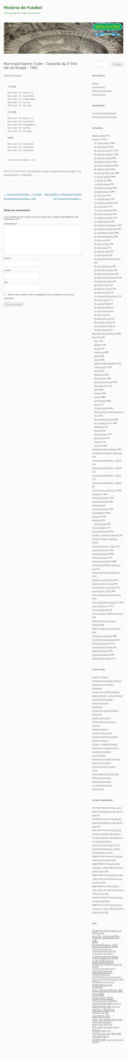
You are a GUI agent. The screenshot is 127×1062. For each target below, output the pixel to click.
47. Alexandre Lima (102, 318)
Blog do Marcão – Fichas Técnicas (107, 695)
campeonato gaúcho (104, 951)
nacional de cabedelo (104, 1000)
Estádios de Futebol (101, 718)
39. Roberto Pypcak (103, 288)
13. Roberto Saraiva (103, 187)
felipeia (96, 982)
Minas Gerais (100, 385)
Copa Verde (97, 505)
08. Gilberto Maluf (102, 169)
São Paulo (98, 438)
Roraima (98, 430)
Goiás (96, 370)
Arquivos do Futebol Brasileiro (106, 692)
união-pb (99, 1039)
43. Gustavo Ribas (102, 303)
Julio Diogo (27, 174)
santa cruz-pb (100, 1012)
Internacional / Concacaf (103, 583)
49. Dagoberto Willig (103, 326)
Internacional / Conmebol (104, 587)
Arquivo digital (98, 135)
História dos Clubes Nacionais (105, 572)
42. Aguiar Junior (101, 299)
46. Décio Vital (100, 314)
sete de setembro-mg (107, 1019)
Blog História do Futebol (103, 333)
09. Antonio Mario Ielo (104, 172)
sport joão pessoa (101, 1021)
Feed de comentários (102, 90)
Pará (96, 389)
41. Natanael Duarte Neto (105, 296)
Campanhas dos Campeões (62, 171)
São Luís (97, 1027)
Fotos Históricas (99, 531)
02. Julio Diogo (34, 171)
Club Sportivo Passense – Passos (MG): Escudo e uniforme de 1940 (107, 867)
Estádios (96, 520)
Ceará (96, 359)
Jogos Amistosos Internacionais (106, 594)
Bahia (96, 355)
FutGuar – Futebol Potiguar (104, 744)
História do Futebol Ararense (105, 748)
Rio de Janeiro (100, 408)
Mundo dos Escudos (101, 763)
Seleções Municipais (101, 658)
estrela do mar (116, 979)
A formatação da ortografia (104, 116)
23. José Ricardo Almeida (105, 225)
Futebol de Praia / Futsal (103, 546)
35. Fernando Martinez (104, 273)
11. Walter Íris (100, 180)
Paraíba (97, 393)
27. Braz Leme (100, 240)
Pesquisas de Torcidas (102, 647)
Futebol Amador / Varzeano (105, 538)
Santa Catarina (100, 434)
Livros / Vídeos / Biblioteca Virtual (107, 613)
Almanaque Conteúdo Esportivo (107, 680)
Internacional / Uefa (101, 591)
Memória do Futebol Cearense (106, 759)
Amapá (45, 171)
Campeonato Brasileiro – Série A (106, 460)
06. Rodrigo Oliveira (103, 161)
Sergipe (97, 441)
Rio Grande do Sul (102, 423)
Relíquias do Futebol (101, 777)
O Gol (94, 770)
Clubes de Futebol (100, 497)
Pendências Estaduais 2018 (104, 639)
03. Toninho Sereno (103, 150)
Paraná (97, 397)
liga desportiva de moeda (107, 992)
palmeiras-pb (101, 1006)
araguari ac (115, 930)
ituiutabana (97, 987)
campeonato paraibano (105, 959)
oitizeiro (117, 1003)
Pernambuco (100, 400)
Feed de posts (98, 87)
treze (96, 1030)
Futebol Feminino (100, 550)
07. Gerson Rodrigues (104, 165)
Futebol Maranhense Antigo (105, 736)
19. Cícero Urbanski (103, 210)
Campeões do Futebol (102, 699)
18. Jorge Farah (100, 206)
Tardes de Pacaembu (101, 781)
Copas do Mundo (100, 509)
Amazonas (99, 352)
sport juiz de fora (102, 1024)
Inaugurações (100, 524)
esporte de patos (113, 977)
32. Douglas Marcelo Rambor (107, 258)
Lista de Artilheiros (100, 609)
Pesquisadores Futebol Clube (105, 774)
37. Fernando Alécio (103, 281)
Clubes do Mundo (100, 703)
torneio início (111, 1027)
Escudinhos (97, 707)
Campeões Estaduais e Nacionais (107, 453)
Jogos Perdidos (99, 755)
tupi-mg (105, 1030)
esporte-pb (98, 977)
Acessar (95, 83)
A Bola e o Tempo (100, 677)
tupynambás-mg (101, 1033)
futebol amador (108, 982)
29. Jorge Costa (100, 247)
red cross (116, 1006)
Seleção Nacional (100, 650)
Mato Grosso (100, 378)
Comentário (11, 223)
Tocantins (98, 445)
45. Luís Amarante (102, 311)
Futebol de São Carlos (102, 733)
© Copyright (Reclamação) (104, 113)
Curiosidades (98, 512)
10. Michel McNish (102, 176)
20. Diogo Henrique (103, 214)
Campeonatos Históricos (103, 490)
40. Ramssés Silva (102, 292)
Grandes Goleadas (100, 553)
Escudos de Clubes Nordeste (105, 710)
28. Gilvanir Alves (101, 243)
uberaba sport (100, 1036)
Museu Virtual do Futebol (104, 766)
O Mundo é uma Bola (102, 636)
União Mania (98, 789)
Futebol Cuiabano (100, 729)
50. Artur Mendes (102, 329)
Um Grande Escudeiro (102, 785)
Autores (95, 139)
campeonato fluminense (102, 949)
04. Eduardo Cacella (103, 154)
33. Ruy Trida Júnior (103, 266)
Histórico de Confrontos (103, 580)
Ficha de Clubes (99, 527)
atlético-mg (98, 933)
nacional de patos (102, 1003)
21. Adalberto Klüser (103, 217)
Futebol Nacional (100, 740)
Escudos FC (97, 714)
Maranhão (99, 374)
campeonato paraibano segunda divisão (107, 965)
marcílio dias (102, 997)
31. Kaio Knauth (101, 255)
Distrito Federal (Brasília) (105, 363)
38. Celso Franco (101, 285)
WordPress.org (99, 94)
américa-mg (100, 930)
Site (6, 282)
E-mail (8, 270)
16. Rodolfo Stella (102, 199)
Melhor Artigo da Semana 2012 (106, 628)
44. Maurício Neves (102, 307)
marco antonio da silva (102, 845)
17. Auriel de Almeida (103, 202)
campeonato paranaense (103, 968)
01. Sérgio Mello (101, 143)
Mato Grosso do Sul (103, 382)
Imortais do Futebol (101, 751)
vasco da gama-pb (115, 1039)
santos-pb (101, 1015)
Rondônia (98, 426)
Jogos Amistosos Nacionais (104, 602)
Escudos (96, 516)
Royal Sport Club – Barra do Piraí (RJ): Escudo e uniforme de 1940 (107, 879)
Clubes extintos (101, 974)
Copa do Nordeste (100, 501)
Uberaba (115, 1033)
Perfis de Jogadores (101, 643)
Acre (96, 341)
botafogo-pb (105, 945)
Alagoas (97, 344)
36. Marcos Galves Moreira (106, 277)
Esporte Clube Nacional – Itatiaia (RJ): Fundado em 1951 (106, 849)
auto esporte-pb (106, 938)
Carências (96, 494)
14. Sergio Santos (102, 191)
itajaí (109, 985)
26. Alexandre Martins (104, 236)
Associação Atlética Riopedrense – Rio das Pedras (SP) (107, 811)
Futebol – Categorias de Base (105, 535)
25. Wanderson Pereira (104, 232)
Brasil (94, 337)
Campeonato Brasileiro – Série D (107, 482)
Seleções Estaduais (100, 654)
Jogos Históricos (99, 606)
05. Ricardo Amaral (102, 158)
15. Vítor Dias (100, 195)
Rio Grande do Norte (103, 419)
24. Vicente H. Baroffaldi (105, 228)
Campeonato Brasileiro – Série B (106, 468)
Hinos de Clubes (99, 557)
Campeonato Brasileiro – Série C (106, 475)
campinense (102, 971)
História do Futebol (23, 7)
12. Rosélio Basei (101, 184)
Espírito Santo (100, 367)
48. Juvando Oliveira (103, 322)
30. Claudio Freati (102, 251)
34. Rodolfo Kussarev (103, 270)
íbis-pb (95, 1042)
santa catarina (103, 1009)
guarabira (99, 984)
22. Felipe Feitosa (102, 221)
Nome (8, 258)
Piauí (96, 404)
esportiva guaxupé (100, 979)
